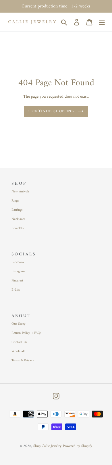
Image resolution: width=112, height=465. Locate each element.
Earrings (16, 210)
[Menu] (102, 22)
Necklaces (18, 219)
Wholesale (18, 351)
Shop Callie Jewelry (47, 446)
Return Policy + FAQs (26, 333)
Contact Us (19, 342)
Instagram (18, 272)
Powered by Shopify (77, 446)
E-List (15, 290)
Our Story (18, 324)
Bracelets (17, 228)
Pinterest (17, 281)
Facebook (17, 262)
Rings (15, 201)
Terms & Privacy (22, 361)
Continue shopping (51, 111)
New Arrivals (20, 192)
